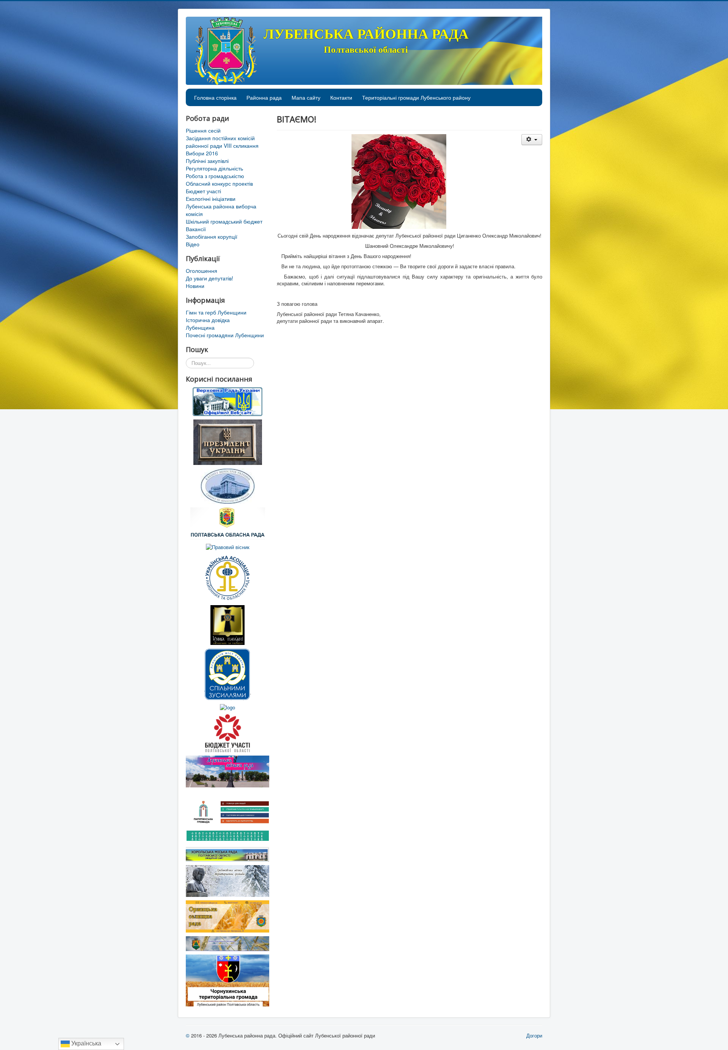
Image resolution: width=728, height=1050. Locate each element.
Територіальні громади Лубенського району (416, 97)
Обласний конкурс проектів (219, 183)
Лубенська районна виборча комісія (221, 210)
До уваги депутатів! (209, 278)
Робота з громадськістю (215, 176)
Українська (85, 1043)
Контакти (341, 97)
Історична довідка (208, 320)
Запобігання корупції (211, 236)
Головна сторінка (215, 97)
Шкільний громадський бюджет (224, 221)
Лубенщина (200, 327)
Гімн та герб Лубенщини (216, 312)
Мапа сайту (306, 97)
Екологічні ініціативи (210, 198)
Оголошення (201, 270)
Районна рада (264, 97)
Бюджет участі (203, 191)
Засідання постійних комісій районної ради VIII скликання (222, 141)
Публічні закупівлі (207, 160)
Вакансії (196, 229)
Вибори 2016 (202, 153)
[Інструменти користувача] (531, 139)
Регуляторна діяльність (214, 168)
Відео (192, 244)
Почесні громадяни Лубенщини (225, 335)
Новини (195, 285)
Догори (534, 1035)
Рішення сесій (203, 130)
